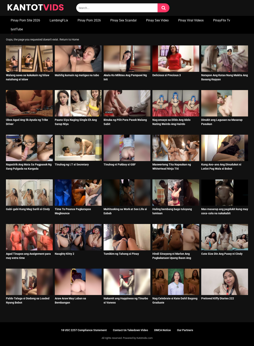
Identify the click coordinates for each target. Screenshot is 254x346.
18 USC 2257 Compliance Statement (84, 330)
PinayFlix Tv (221, 20)
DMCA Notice (162, 330)
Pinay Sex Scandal (123, 20)
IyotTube (17, 29)
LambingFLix (59, 20)
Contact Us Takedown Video (130, 330)
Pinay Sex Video (157, 20)
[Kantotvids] (35, 8)
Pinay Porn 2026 (89, 20)
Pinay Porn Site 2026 (25, 20)
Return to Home (69, 39)
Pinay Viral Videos (191, 20)
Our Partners (185, 330)
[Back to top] (240, 334)
